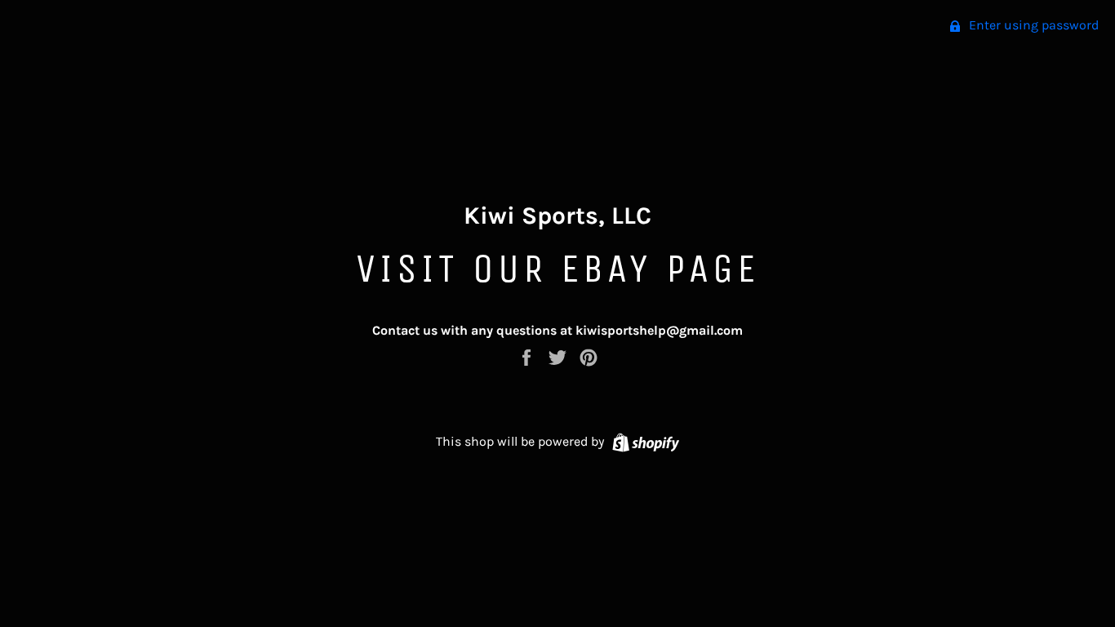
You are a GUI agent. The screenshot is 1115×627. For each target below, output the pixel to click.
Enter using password (1032, 25)
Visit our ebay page (557, 268)
